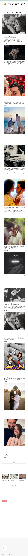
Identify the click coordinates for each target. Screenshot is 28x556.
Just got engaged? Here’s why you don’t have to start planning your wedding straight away (22, 481)
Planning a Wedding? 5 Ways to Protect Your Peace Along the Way (5, 481)
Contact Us (3, 543)
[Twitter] (1, 40)
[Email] (1, 44)
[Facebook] (1, 39)
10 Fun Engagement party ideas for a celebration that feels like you (14, 481)
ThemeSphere (11, 554)
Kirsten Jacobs (14, 467)
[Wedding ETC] (14, 4)
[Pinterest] (1, 42)
